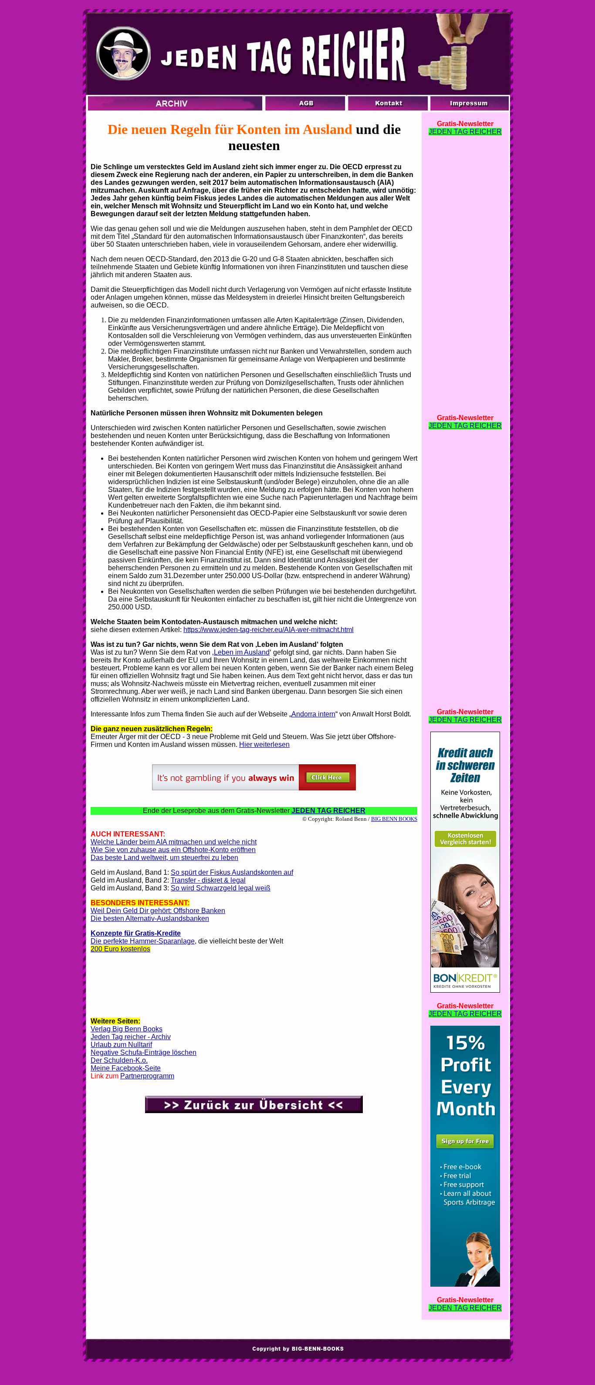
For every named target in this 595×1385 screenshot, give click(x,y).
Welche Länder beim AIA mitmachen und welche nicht (174, 842)
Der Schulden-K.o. (119, 1060)
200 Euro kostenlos (120, 949)
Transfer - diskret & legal (208, 880)
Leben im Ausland (242, 652)
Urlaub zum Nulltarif (121, 1044)
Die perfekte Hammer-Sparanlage (143, 941)
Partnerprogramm (147, 1076)
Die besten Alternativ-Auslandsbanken (150, 918)
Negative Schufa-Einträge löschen (143, 1052)
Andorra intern (313, 714)
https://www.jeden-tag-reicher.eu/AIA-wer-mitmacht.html (268, 629)
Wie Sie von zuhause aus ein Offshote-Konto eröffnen (173, 849)
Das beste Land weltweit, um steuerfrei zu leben (164, 857)
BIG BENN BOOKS (394, 819)
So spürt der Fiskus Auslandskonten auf (232, 872)
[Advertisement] (253, 988)
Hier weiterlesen (264, 744)
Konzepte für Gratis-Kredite (136, 933)
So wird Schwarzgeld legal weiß (220, 888)
